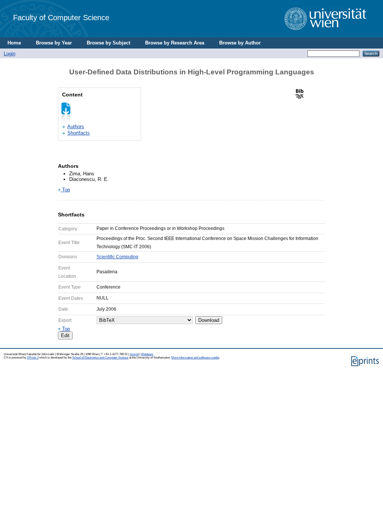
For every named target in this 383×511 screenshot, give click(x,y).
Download (208, 320)
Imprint (134, 354)
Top (65, 190)
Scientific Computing (117, 256)
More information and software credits (195, 357)
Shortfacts (78, 133)
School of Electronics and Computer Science (100, 357)
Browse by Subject (108, 43)
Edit (65, 335)
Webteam (147, 354)
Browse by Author (240, 43)
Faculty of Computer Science (61, 17)
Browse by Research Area (174, 43)
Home (14, 43)
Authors (75, 126)
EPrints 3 (33, 357)
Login (9, 53)
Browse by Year (54, 43)
